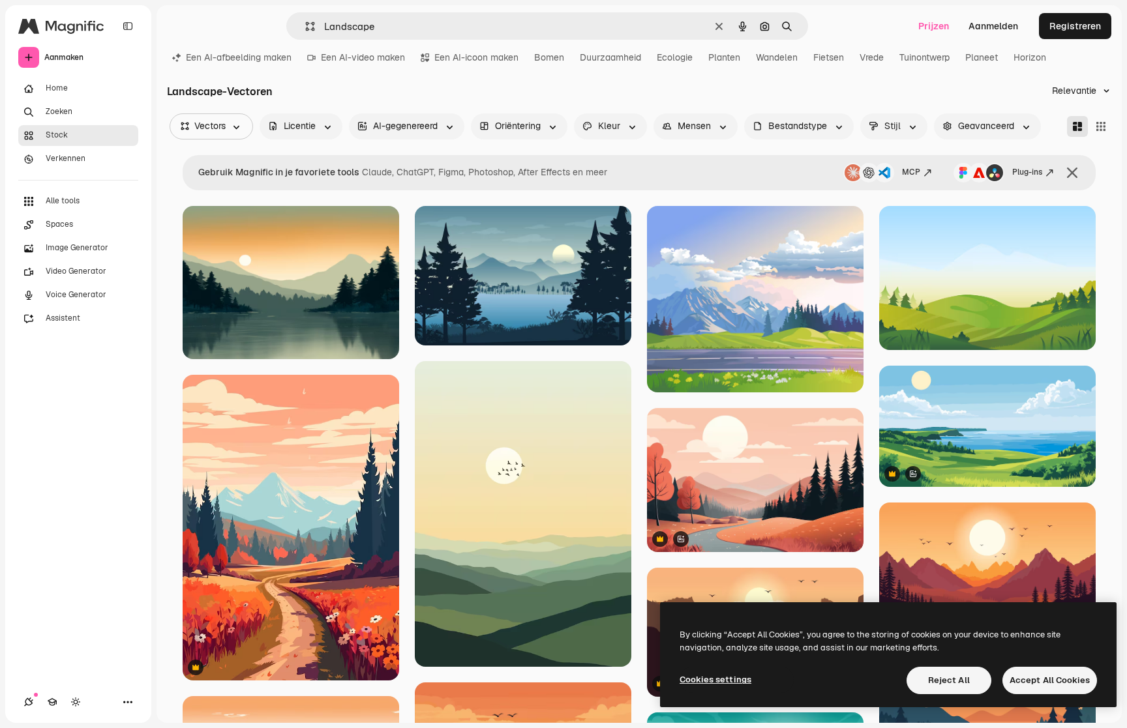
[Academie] (52, 702)
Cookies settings (715, 679)
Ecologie (675, 57)
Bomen (549, 57)
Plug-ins (1027, 172)
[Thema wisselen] (75, 702)
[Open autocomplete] (305, 26)
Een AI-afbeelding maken (239, 57)
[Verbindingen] (28, 702)
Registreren (1075, 26)
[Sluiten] (1072, 173)
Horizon (1030, 57)
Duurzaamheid (610, 57)
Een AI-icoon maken (476, 57)
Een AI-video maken (363, 57)
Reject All (949, 680)
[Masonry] (1077, 126)
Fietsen (828, 57)
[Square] (1100, 126)
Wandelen (777, 57)
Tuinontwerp (924, 57)
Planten (724, 57)
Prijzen (933, 26)
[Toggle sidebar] (127, 26)
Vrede (872, 57)
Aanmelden (993, 26)
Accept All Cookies (1050, 680)
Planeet (981, 57)
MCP (911, 172)
